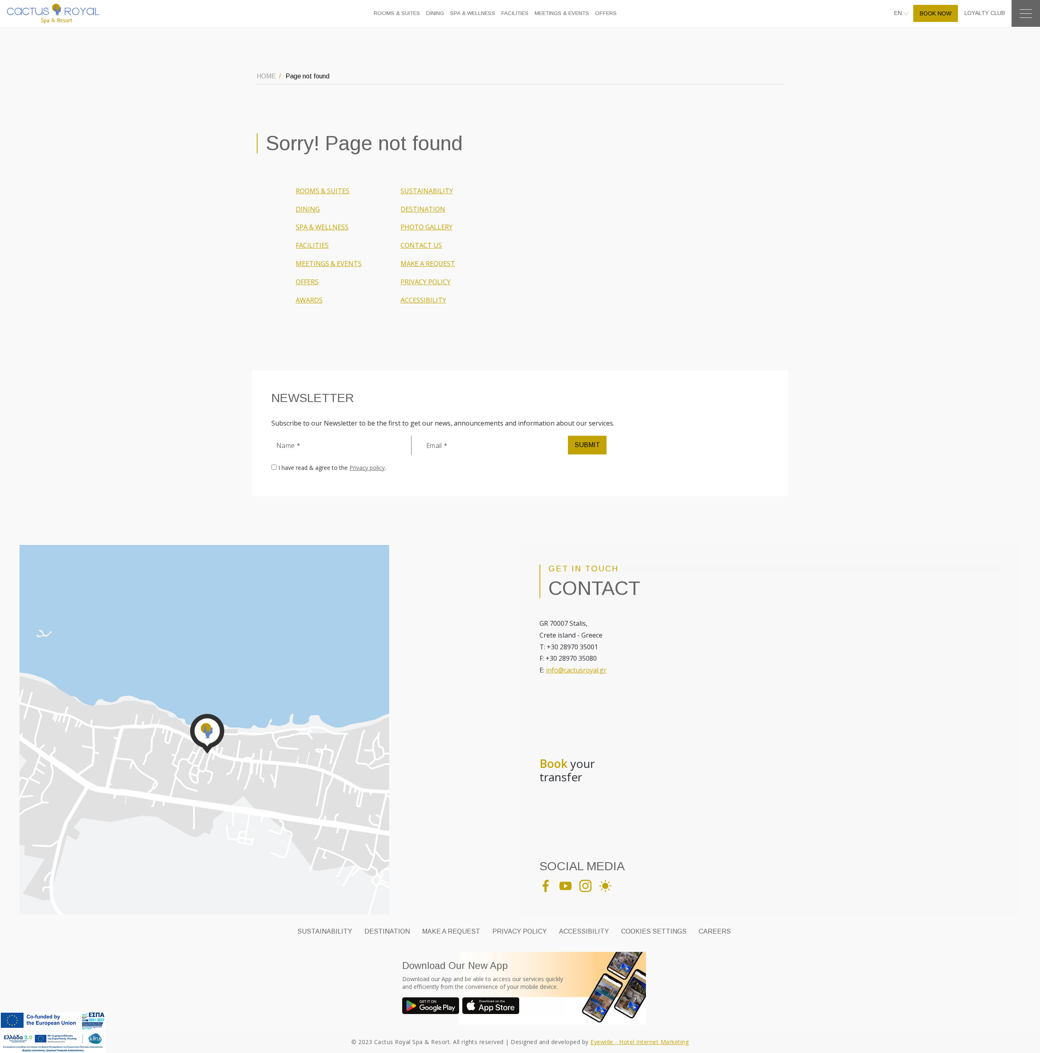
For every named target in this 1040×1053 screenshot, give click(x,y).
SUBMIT (587, 444)
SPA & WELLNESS (472, 13)
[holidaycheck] (608, 885)
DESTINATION (423, 209)
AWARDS (309, 300)
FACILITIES (515, 13)
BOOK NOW (935, 13)
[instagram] (588, 885)
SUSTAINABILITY (427, 190)
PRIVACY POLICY (426, 281)
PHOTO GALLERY (427, 227)
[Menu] (1026, 13)
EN (899, 13)
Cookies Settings (654, 931)
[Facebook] (549, 885)
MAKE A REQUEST (428, 263)
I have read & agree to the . (332, 467)
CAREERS (715, 931)
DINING (435, 13)
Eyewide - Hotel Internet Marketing (639, 1042)
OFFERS (606, 13)
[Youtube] (568, 885)
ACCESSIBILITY (423, 300)
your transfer (567, 770)
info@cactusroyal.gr (576, 670)
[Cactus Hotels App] (432, 1006)
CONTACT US (421, 245)
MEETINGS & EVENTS (562, 13)
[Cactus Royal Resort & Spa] (52, 13)
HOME (266, 76)
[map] (204, 728)
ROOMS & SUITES (397, 13)
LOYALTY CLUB (984, 13)
